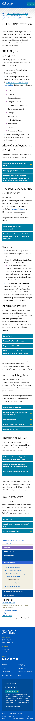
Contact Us (5, 652)
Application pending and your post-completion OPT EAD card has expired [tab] (15, 465)
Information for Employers (12, 586)
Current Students (9, 559)
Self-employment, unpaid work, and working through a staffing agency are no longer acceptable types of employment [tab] (16, 178)
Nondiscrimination (22, 718)
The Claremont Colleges (14, 713)
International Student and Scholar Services (13, 541)
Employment (22, 668)
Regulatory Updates (9, 551)
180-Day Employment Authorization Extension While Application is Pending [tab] (15, 352)
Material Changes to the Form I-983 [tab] (14, 424)
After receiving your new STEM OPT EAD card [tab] (15, 472)
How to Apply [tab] (7, 336)
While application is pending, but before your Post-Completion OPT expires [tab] (15, 458)
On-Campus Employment (12, 567)
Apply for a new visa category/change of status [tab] (16, 525)
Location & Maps (7, 675)
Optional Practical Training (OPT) (12, 18)
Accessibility (6, 671)
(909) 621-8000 (6, 649)
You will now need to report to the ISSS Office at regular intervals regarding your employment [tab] (16, 236)
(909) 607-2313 (7, 615)
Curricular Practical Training (13, 570)
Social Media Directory (25, 671)
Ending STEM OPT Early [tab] (10, 429)
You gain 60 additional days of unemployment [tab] (12, 227)
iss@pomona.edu (7, 613)
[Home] (7, 4)
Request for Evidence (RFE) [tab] (11, 346)
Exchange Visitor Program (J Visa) (13, 591)
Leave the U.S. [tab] (7, 519)
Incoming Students (9, 555)
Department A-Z (8, 547)
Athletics (4, 668)
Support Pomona (11, 691)
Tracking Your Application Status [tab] (13, 341)
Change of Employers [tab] (10, 419)
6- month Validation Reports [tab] (12, 407)
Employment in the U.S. (17, 15)
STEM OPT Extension (13, 579)
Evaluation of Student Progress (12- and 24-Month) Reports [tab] (15, 413)
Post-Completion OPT (18, 209)
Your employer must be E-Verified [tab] (13, 171)
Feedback (30, 718)
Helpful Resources (9, 595)
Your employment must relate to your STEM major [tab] (14, 164)
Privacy (15, 718)
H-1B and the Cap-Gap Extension (17, 583)
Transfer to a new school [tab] (11, 531)
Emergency (21, 665)
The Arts (4, 665)
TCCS (19, 675)
